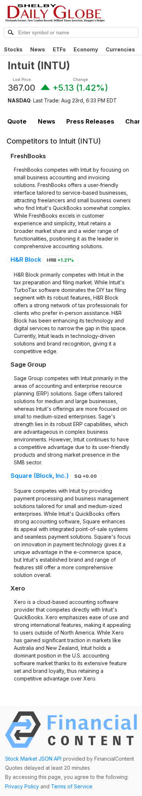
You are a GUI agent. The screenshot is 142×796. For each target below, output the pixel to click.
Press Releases (90, 121)
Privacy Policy (22, 786)
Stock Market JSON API (33, 759)
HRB (60, 260)
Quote (17, 121)
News (37, 49)
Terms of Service (71, 786)
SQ (85, 476)
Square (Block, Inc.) (40, 475)
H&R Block (26, 259)
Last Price (22, 79)
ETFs (59, 49)
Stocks (13, 49)
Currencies (120, 49)
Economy (86, 49)
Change (80, 79)
